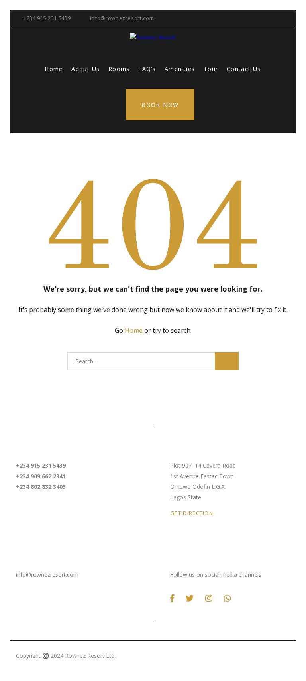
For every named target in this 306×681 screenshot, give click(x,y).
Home (54, 69)
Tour (211, 69)
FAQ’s (147, 69)
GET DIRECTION (191, 513)
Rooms (119, 69)
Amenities (180, 69)
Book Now (160, 105)
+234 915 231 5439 (47, 18)
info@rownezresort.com (122, 18)
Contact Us (244, 69)
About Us (85, 69)
